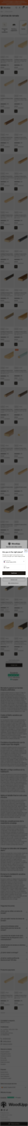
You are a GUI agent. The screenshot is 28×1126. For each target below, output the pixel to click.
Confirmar (14, 573)
